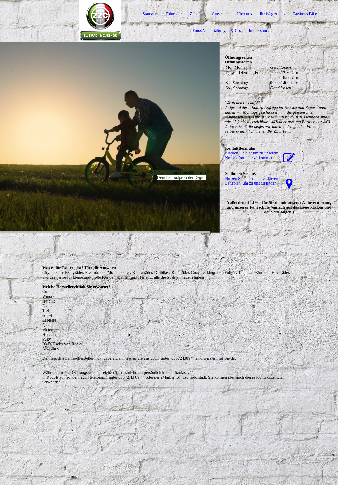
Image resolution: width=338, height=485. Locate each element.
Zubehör (197, 14)
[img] (60, 21)
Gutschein (220, 14)
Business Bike (305, 14)
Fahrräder (174, 14)
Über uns (244, 14)
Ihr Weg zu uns (272, 14)
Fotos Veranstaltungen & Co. (217, 30)
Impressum (258, 30)
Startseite (150, 14)
